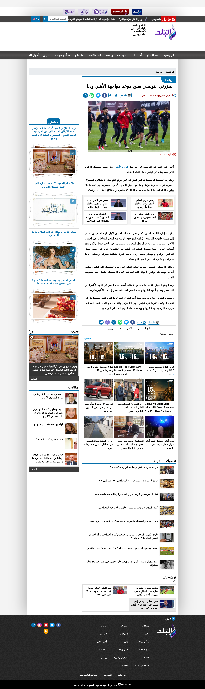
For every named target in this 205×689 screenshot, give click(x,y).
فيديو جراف (123, 649)
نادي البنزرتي (144, 328)
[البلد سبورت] (120, 12)
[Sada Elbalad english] (69, 12)
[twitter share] (98, 95)
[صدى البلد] (165, 32)
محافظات (102, 649)
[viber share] (107, 322)
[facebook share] (104, 95)
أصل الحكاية (144, 649)
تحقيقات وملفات (142, 665)
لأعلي (168, 619)
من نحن (122, 674)
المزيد (34, 379)
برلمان (104, 657)
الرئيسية (169, 55)
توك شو (79, 55)
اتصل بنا (108, 674)
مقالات (125, 665)
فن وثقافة (95, 55)
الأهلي (129, 328)
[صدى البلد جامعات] (100, 12)
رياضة (109, 55)
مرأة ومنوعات (62, 55)
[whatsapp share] (91, 95)
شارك (112, 95)
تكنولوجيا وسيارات (120, 657)
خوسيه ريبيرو (114, 328)
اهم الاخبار (152, 55)
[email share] (85, 95)
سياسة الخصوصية (88, 674)
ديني (46, 55)
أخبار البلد (136, 55)
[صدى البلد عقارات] (83, 12)
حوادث (121, 55)
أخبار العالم (32, 55)
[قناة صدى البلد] (137, 12)
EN (37, 19)
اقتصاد (146, 657)
